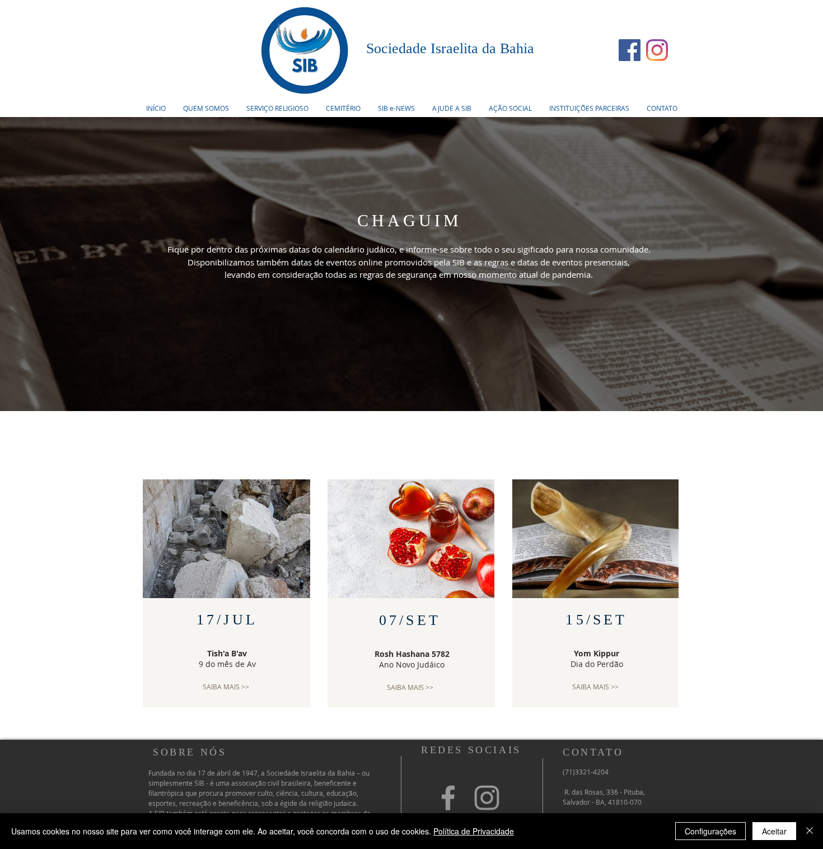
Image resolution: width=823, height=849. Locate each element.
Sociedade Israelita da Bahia (450, 48)
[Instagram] (657, 50)
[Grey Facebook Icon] (448, 797)
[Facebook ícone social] (629, 50)
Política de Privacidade (473, 831)
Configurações (710, 831)
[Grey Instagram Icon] (486, 797)
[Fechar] (809, 831)
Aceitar (774, 831)
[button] (277, 108)
